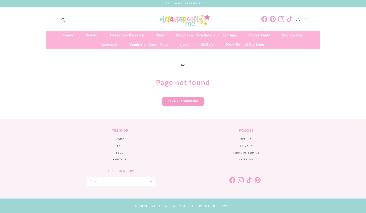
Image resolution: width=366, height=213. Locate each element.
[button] (63, 20)
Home (120, 139)
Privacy (246, 146)
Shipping (246, 160)
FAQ (120, 146)
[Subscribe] (151, 181)
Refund (246, 139)
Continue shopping (183, 101)
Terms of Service (246, 153)
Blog (120, 153)
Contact (120, 160)
